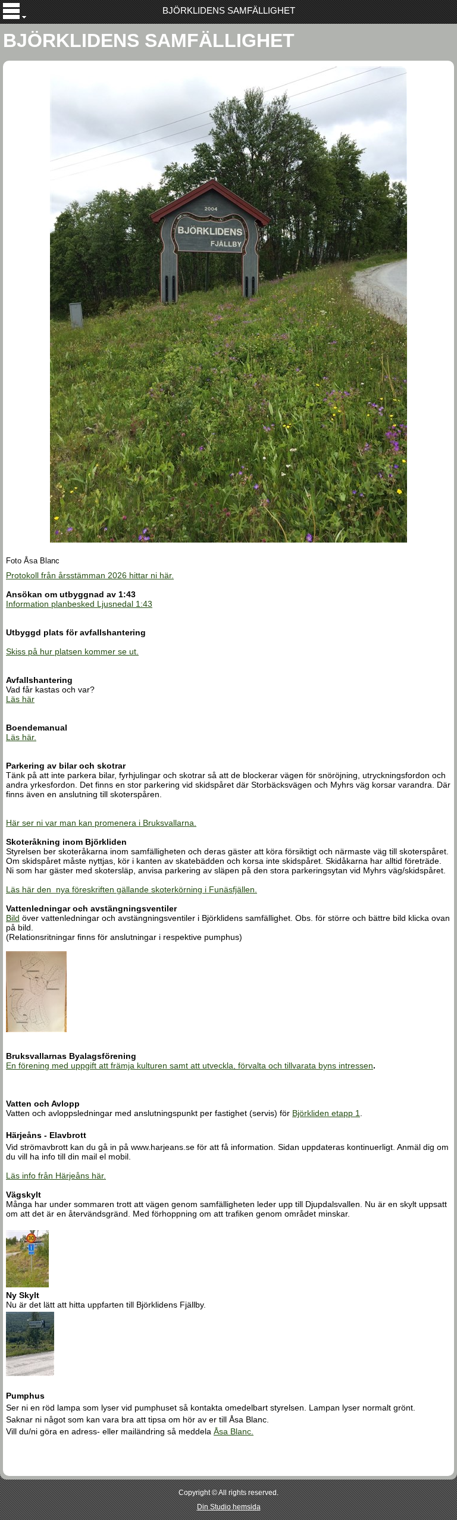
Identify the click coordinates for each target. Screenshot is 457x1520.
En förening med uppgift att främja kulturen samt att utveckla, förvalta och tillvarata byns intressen (189, 1065)
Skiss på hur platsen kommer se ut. (72, 651)
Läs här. (21, 737)
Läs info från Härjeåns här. (56, 1175)
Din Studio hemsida (229, 1507)
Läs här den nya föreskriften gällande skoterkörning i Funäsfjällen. (131, 889)
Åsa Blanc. (233, 1431)
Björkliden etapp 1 (326, 1113)
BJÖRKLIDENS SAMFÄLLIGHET (228, 10)
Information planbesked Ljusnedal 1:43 (79, 604)
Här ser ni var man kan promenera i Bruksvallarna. (101, 823)
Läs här (20, 699)
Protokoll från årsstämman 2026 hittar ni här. (90, 575)
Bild (13, 918)
